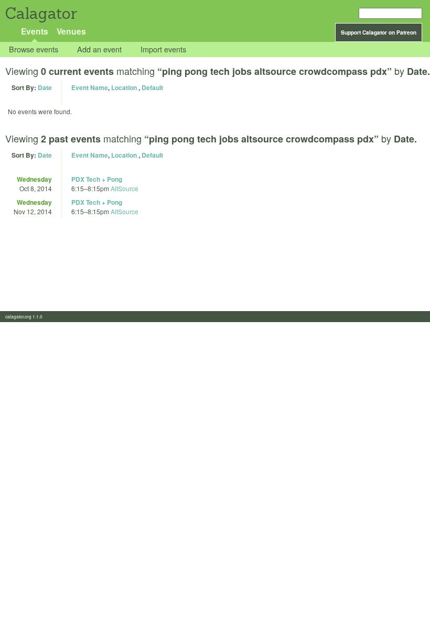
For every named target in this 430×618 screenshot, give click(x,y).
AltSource (124, 188)
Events (34, 31)
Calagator (40, 13)
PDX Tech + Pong (96, 179)
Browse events (33, 49)
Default (152, 87)
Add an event (99, 49)
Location (124, 87)
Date (45, 87)
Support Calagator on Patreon (378, 32)
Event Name (89, 87)
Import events (163, 49)
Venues (71, 31)
